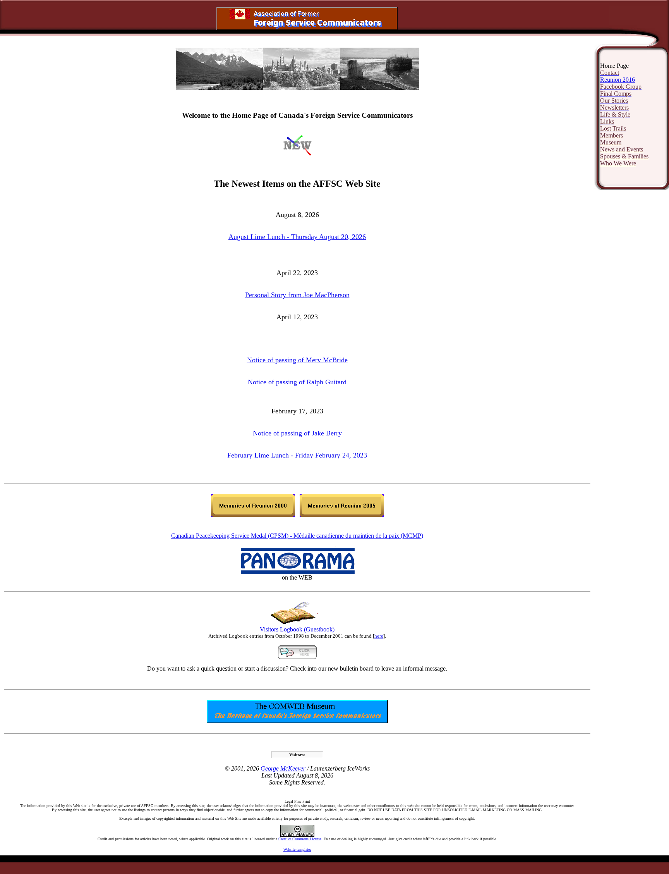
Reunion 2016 (617, 79)
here (378, 636)
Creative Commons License (299, 839)
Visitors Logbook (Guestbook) (297, 629)
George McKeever (283, 768)
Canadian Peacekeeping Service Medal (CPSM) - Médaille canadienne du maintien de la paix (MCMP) (297, 535)
